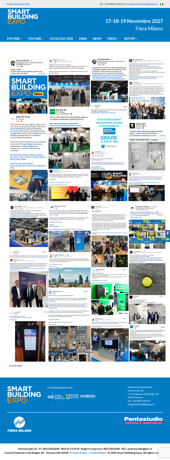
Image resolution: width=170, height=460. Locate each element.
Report (130, 38)
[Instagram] (167, 245)
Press (112, 38)
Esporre (13, 38)
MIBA (83, 38)
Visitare (35, 38)
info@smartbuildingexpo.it (142, 3)
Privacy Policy (79, 452)
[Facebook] (167, 233)
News (97, 38)
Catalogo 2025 (61, 38)
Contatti (14, 49)
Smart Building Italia (18, 3)
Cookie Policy (97, 452)
